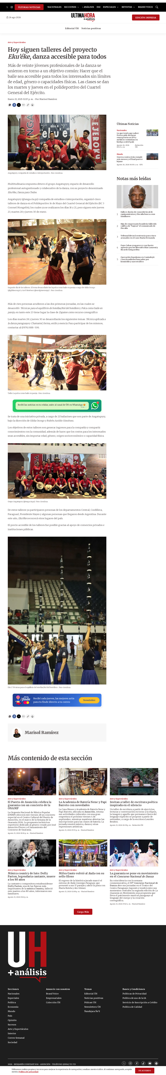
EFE (141, 165)
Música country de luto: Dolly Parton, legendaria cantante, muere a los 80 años (31, 876)
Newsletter (89, 700)
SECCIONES (70, 7)
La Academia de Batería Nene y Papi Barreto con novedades (83, 803)
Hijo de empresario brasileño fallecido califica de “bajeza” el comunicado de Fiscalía (139, 226)
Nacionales (122, 130)
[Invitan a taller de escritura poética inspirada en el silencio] (134, 781)
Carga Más (83, 912)
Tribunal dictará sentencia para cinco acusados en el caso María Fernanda (138, 237)
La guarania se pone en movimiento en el (134, 875)
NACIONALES (54, 7)
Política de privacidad (28, 1072)
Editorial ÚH (72, 28)
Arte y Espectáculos (17, 42)
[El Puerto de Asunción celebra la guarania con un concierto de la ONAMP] (32, 781)
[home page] (83, 17)
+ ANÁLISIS (88, 7)
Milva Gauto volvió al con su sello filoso (81, 875)
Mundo (120, 154)
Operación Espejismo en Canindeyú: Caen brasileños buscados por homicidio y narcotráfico (138, 259)
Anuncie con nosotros (58, 989)
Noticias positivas (91, 28)
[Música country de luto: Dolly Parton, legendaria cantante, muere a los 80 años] (32, 853)
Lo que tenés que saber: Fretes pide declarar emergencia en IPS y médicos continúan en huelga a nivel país (128, 137)
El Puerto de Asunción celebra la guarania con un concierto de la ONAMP (29, 805)
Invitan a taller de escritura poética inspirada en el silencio (133, 803)
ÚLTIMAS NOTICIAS (29, 7)
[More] (78, 7)
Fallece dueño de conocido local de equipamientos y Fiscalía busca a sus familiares (138, 214)
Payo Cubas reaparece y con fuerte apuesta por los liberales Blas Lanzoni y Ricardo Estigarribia (139, 247)
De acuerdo (145, 1071)
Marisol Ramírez (42, 732)
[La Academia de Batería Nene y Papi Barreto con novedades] (83, 781)
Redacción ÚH (139, 146)
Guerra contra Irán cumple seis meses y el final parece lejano (130, 159)
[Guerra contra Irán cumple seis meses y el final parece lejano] (152, 156)
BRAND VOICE (145, 7)
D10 (98, 7)
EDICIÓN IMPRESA (145, 17)
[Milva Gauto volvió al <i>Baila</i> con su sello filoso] (83, 853)
